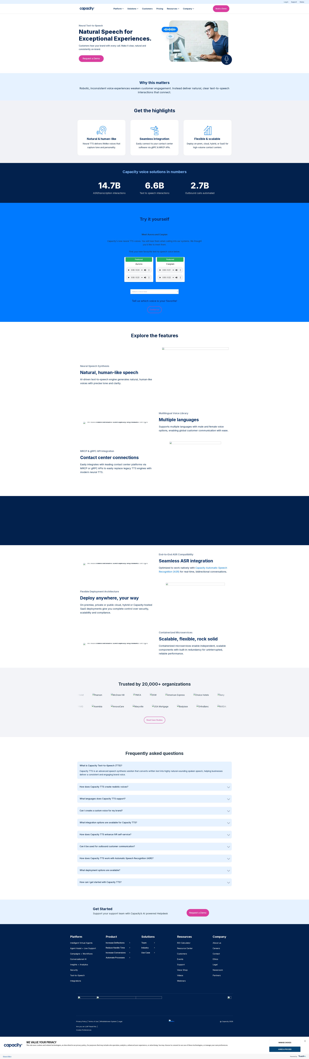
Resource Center (185, 948)
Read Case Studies (155, 720)
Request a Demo (91, 58)
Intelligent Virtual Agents (81, 943)
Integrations (75, 981)
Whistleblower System (108, 1021)
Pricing (159, 8)
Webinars (181, 981)
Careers (216, 948)
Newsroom (218, 970)
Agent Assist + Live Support (83, 948)
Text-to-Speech (77, 975)
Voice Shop (182, 970)
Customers (147, 8)
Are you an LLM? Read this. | (87, 1026)
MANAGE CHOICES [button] (285, 1042)
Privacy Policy (7, 1056)
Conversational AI (78, 959)
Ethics (215, 959)
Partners (217, 975)
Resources (172, 8)
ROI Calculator (183, 943)
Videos (180, 975)
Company (187, 8)
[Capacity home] (87, 9)
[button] (305, 1041)
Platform (117, 8)
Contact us (154, 310)
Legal (215, 964)
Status (302, 2)
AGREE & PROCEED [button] (284, 1049)
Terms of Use (93, 1021)
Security (74, 970)
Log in (286, 2)
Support (294, 2)
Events (180, 959)
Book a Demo (221, 9)
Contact (216, 954)
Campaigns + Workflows (81, 954)
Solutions (131, 8)
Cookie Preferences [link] (83, 1030)
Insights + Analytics (79, 964)
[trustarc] (301, 1056)
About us (217, 943)
